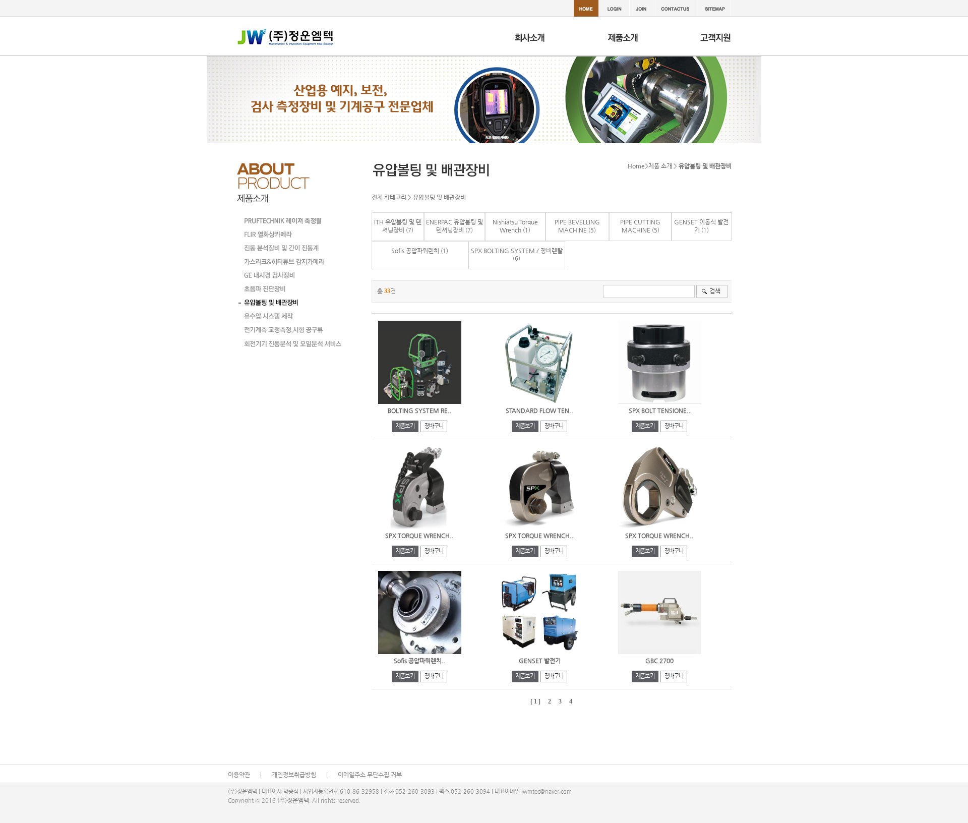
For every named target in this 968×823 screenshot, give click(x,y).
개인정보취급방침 (294, 774)
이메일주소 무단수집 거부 (370, 774)
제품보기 (405, 426)
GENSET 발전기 (540, 660)
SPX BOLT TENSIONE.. (660, 410)
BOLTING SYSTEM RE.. (420, 410)
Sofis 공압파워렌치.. (420, 660)
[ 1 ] (535, 701)
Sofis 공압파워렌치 (415, 250)
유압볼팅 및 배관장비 (439, 197)
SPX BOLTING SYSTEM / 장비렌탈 (517, 250)
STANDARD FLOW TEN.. (539, 410)
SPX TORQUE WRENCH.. (419, 535)
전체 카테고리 (389, 197)
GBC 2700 (659, 660)
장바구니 (434, 426)
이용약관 (239, 774)
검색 (714, 291)
